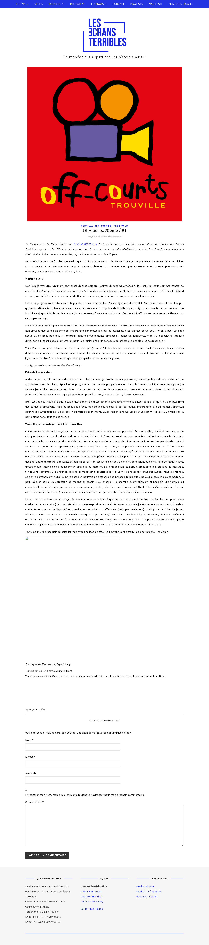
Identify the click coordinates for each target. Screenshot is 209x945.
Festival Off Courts (96, 226)
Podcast (118, 4)
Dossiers (55, 4)
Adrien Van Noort (91, 891)
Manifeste (156, 4)
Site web (30, 773)
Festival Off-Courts (84, 244)
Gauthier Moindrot (91, 896)
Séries (38, 4)
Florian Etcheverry (92, 901)
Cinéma (20, 4)
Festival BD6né (145, 886)
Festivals (97, 4)
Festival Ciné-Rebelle (148, 891)
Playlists (136, 4)
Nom (29, 740)
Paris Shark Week (146, 896)
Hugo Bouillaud (38, 709)
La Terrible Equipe (92, 908)
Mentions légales (181, 4)
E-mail (30, 756)
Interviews (77, 4)
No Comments (114, 236)
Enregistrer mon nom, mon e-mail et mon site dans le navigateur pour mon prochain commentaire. (85, 794)
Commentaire (34, 802)
